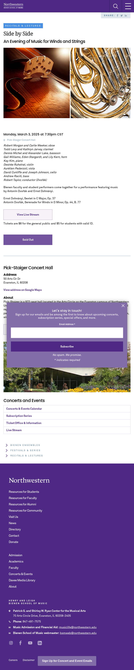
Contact (14, 535)
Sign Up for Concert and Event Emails (67, 660)
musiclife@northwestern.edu (77, 627)
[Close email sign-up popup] (123, 306)
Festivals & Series (25, 451)
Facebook (117, 15)
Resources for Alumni (22, 504)
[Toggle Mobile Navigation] (128, 6)
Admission (15, 555)
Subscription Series (19, 416)
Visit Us (13, 517)
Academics (16, 561)
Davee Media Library (22, 580)
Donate (13, 542)
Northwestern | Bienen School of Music (13, 5)
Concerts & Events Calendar (24, 408)
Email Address (67, 324)
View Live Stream (28, 214)
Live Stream (14, 430)
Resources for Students (24, 491)
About (12, 586)
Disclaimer (29, 660)
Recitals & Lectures (26, 456)
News (12, 523)
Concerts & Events (20, 574)
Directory (15, 529)
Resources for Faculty (23, 498)
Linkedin (126, 15)
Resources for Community (25, 510)
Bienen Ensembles (25, 445)
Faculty (13, 567)
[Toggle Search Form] (115, 6)
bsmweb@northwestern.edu (78, 633)
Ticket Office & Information (23, 423)
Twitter (121, 15)
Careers (13, 660)
